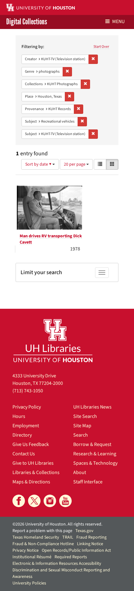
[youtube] (65, 501)
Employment (25, 425)
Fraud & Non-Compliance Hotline (43, 544)
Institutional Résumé (31, 557)
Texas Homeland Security (35, 537)
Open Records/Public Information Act (76, 550)
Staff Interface (88, 481)
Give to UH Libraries (33, 463)
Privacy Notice (25, 550)
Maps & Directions (31, 481)
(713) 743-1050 (27, 390)
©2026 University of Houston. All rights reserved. (57, 524)
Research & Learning (94, 453)
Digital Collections (26, 22)
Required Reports (71, 557)
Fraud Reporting (91, 537)
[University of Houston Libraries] (52, 340)
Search (80, 435)
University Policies (29, 583)
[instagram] (50, 501)
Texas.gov (84, 531)
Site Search (85, 416)
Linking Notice (90, 544)
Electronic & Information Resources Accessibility (56, 563)
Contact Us (23, 453)
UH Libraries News (92, 407)
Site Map (82, 425)
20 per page (75, 164)
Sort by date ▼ (38, 164)
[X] (34, 501)
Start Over (101, 46)
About (79, 472)
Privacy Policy (26, 407)
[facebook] (18, 501)
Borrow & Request (92, 444)
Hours (18, 416)
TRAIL (67, 537)
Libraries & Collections (36, 472)
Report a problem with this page (42, 531)
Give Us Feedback (30, 444)
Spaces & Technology (95, 463)
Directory (22, 435)
